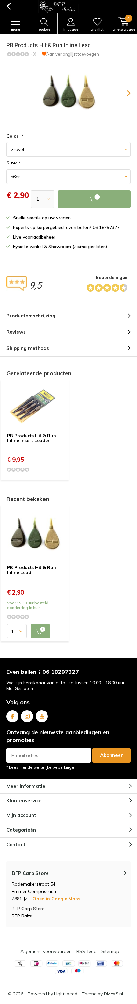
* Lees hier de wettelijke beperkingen (41, 767)
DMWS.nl (113, 994)
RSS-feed (86, 951)
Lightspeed (65, 994)
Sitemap (110, 951)
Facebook (12, 716)
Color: (14, 136)
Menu (15, 29)
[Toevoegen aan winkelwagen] (40, 631)
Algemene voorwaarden (46, 951)
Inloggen (70, 29)
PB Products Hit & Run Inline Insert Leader (31, 438)
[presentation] (124, 93)
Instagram (27, 716)
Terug (8, 6)
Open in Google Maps (56, 898)
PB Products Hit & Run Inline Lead (31, 570)
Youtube (42, 716)
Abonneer (111, 755)
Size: (13, 163)
